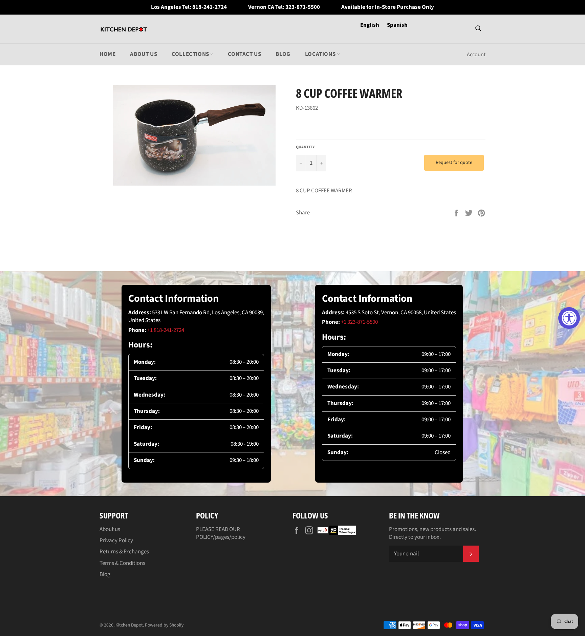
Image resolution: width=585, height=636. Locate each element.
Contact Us (244, 54)
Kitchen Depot (129, 625)
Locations (321, 54)
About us (143, 54)
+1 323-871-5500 (359, 322)
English (370, 25)
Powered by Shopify (164, 625)
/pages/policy (229, 537)
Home (107, 54)
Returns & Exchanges (124, 552)
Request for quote (454, 162)
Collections (191, 54)
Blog (283, 54)
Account (476, 54)
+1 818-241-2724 (165, 330)
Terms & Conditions (122, 563)
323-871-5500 (302, 7)
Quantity (305, 147)
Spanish (397, 25)
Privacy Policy (116, 540)
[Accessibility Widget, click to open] (569, 318)
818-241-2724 (209, 7)
